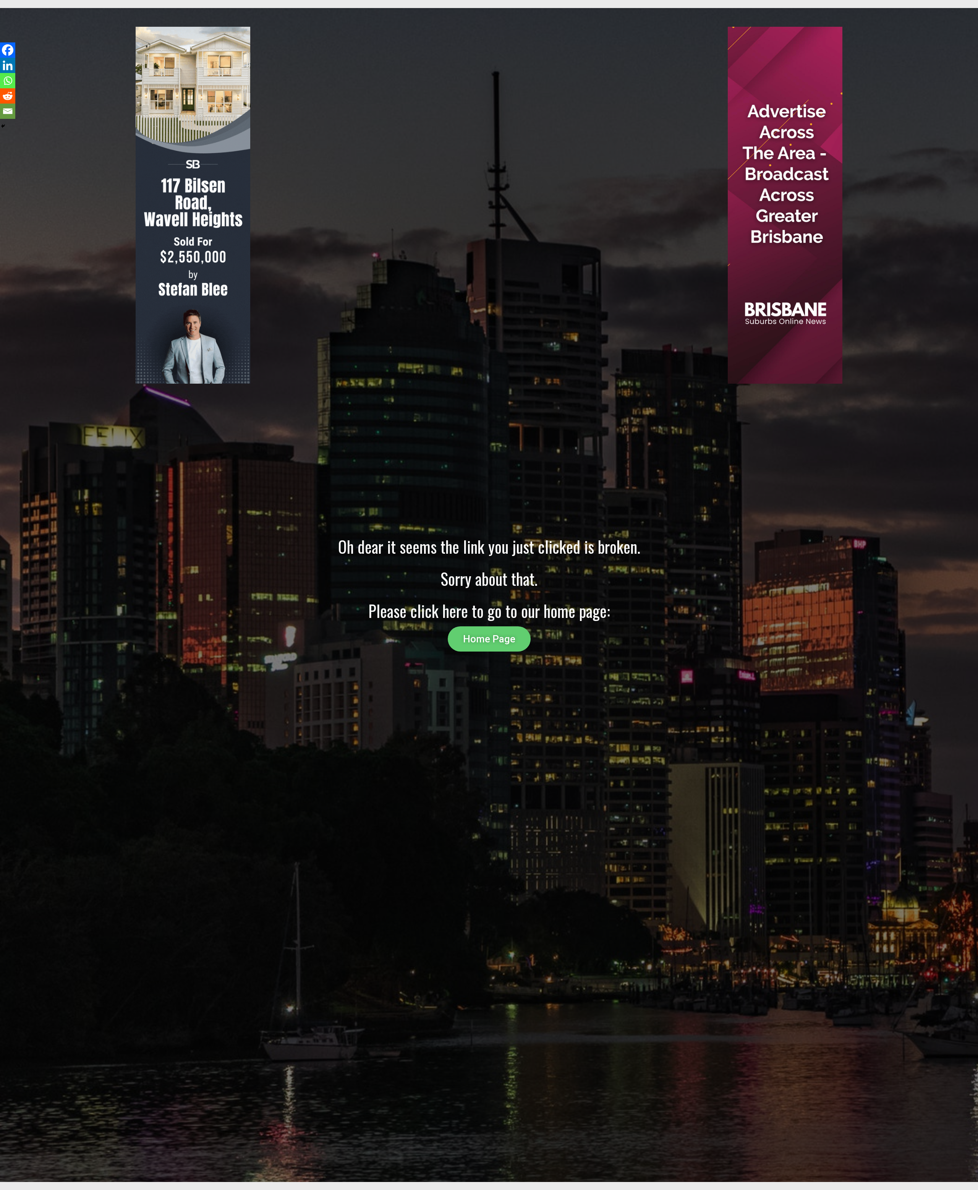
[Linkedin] (7, 65)
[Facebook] (7, 50)
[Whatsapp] (7, 80)
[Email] (7, 111)
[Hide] (3, 126)
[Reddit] (7, 96)
